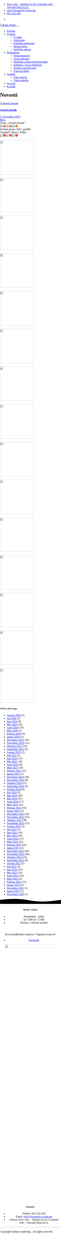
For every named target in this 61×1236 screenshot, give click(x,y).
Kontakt (11, 86)
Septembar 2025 (15, 749)
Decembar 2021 (15, 888)
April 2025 (12, 764)
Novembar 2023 (15, 817)
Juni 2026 (12, 721)
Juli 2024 (12, 792)
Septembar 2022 (15, 860)
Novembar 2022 (15, 854)
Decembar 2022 (15, 851)
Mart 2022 (12, 878)
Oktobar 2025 (14, 746)
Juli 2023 (12, 829)
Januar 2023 (13, 847)
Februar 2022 (14, 881)
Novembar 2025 (15, 743)
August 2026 (14, 715)
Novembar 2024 (15, 780)
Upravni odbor (21, 71)
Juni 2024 (12, 795)
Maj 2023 (12, 835)
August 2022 (14, 863)
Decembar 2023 (15, 814)
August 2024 (14, 789)
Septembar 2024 (15, 786)
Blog (2, 119)
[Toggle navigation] (17, 26)
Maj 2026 (12, 724)
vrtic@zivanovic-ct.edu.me (21, 10)
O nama (11, 34)
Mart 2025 (12, 767)
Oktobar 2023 (14, 820)
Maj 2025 (12, 761)
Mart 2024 (12, 804)
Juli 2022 (12, 866)
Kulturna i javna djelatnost (28, 64)
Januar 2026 (13, 736)
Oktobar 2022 (14, 857)
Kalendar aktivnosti (24, 43)
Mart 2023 (12, 841)
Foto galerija (20, 77)
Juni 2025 (12, 758)
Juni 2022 (12, 869)
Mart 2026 (12, 730)
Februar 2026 (14, 733)
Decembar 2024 (15, 776)
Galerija (11, 74)
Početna (11, 30)
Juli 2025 (12, 755)
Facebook (34, 940)
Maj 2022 (12, 872)
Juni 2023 (12, 832)
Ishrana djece (21, 46)
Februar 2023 (14, 844)
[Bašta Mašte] (8, 25)
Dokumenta (13, 52)
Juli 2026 (12, 718)
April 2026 (12, 727)
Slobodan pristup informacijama (31, 61)
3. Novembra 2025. (10, 116)
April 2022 (12, 875)
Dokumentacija (22, 55)
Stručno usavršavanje (25, 68)
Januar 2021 (13, 891)
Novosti (11, 83)
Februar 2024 (14, 807)
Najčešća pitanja (22, 49)
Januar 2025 (13, 773)
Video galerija (21, 80)
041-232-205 (14, 13)
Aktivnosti (19, 40)
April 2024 (12, 801)
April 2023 (12, 838)
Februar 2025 (14, 770)
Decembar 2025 (15, 739)
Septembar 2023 (15, 823)
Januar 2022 (13, 884)
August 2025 (14, 752)
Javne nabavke (21, 58)
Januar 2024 (13, 810)
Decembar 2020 (15, 894)
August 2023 (14, 826)
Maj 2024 (12, 798)
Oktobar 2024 (14, 783)
